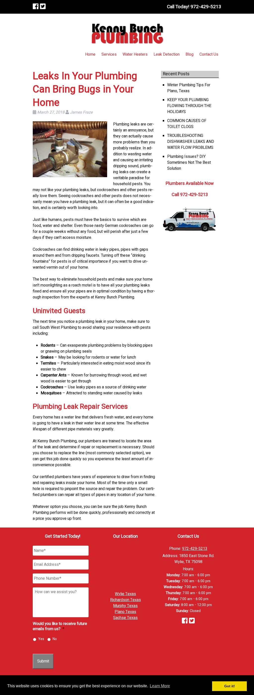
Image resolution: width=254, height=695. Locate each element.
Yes (41, 639)
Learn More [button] (160, 686)
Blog (189, 54)
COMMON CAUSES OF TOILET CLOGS (186, 124)
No (55, 639)
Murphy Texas (125, 606)
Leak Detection (167, 54)
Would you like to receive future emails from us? (60, 626)
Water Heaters (135, 54)
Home (90, 54)
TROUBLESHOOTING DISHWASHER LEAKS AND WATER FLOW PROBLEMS (190, 142)
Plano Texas (125, 612)
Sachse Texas (125, 618)
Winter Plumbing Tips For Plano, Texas (188, 88)
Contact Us (208, 54)
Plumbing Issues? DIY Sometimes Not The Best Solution (189, 162)
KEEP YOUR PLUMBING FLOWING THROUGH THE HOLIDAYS (189, 106)
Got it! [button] (229, 686)
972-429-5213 (194, 549)
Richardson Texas (125, 600)
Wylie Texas (125, 594)
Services (109, 54)
